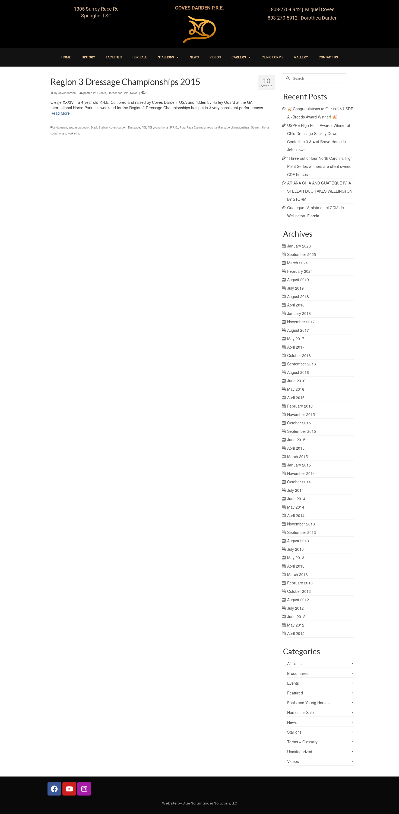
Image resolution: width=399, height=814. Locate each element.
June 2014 (296, 498)
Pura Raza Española (193, 127)
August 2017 (298, 330)
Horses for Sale (118, 92)
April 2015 (296, 448)
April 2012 (296, 633)
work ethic (74, 133)
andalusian (60, 127)
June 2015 (296, 439)
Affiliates (294, 663)
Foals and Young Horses (308, 702)
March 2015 (297, 456)
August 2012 (298, 599)
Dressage (134, 127)
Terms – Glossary (302, 741)
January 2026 (299, 246)
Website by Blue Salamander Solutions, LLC (199, 803)
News (134, 92)
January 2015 (299, 465)
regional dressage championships (228, 127)
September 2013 (301, 532)
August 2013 (298, 540)
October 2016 (299, 355)
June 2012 (296, 616)
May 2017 (295, 338)
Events (101, 92)
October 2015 (299, 422)
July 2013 (295, 549)
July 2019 (295, 288)
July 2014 (295, 490)
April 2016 (296, 397)
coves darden (117, 127)
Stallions (294, 732)
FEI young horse (158, 127)
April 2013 (296, 566)
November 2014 (301, 473)
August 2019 (298, 279)
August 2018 (298, 296)
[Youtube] (69, 789)
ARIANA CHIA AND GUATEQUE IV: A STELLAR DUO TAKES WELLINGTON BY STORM (319, 191)
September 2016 (301, 364)
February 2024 (300, 271)
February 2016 (300, 406)
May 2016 (295, 389)
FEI (144, 127)
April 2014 (296, 515)
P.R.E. (174, 127)
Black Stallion (99, 127)
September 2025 (301, 254)
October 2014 (299, 481)
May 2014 (295, 507)
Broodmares (297, 673)
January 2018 (299, 313)
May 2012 (295, 625)
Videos (293, 761)
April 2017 (296, 347)
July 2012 (295, 608)
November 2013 (301, 524)
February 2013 (300, 583)
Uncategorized (299, 751)
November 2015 (301, 414)
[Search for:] (314, 78)
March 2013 (297, 574)
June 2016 (296, 380)
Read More (60, 113)
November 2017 (301, 321)
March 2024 (297, 262)
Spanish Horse (260, 127)
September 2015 (301, 431)
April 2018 (296, 305)
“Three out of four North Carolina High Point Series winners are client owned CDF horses (320, 166)
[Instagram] (84, 789)
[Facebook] (54, 789)
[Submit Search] (287, 78)
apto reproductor (79, 127)
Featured (295, 693)
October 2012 (299, 591)
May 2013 (295, 557)
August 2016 (298, 372)
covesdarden (67, 92)
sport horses (58, 133)
